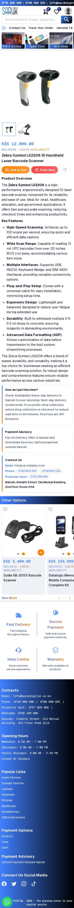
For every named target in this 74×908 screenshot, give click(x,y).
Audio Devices (11, 777)
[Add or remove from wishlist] (65, 170)
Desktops (8, 794)
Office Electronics (13, 817)
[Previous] (59, 598)
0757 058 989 (39, 707)
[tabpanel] (37, 86)
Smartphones (10, 812)
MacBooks (9, 806)
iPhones (7, 800)
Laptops (7, 789)
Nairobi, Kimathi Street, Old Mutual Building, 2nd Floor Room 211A (30, 721)
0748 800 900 (11, 3)
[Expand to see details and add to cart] (41, 552)
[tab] (9, 129)
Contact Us (17, 28)
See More (9, 598)
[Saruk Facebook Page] (4, 884)
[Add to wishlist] (5, 509)
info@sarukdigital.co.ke (32, 696)
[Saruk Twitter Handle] (14, 884)
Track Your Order (41, 28)
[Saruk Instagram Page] (23, 884)
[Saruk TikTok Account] (33, 884)
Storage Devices (13, 783)
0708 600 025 (35, 3)
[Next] (69, 598)
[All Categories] (4, 28)
